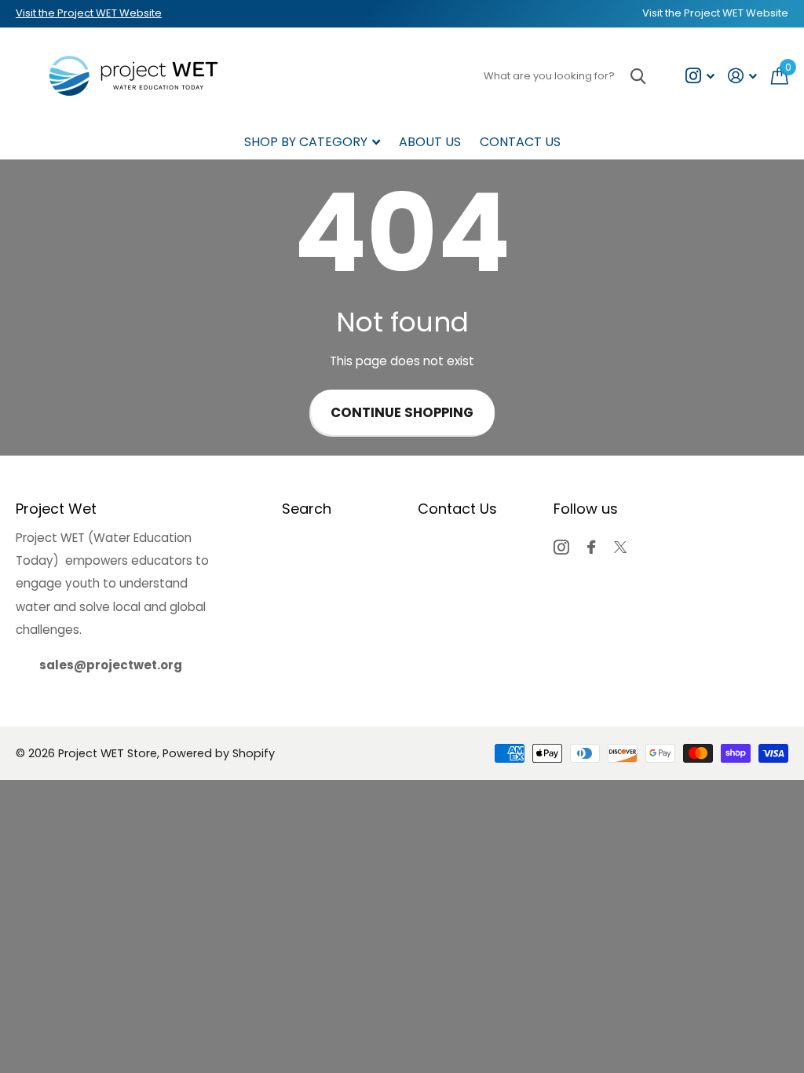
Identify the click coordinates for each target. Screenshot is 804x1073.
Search (306, 508)
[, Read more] (699, 75)
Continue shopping (402, 413)
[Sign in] (743, 75)
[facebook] (591, 547)
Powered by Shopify (219, 753)
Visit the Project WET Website (89, 12)
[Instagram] (561, 547)
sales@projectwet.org (110, 665)
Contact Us (520, 142)
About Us (430, 142)
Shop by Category (305, 142)
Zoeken (638, 76)
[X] (620, 547)
